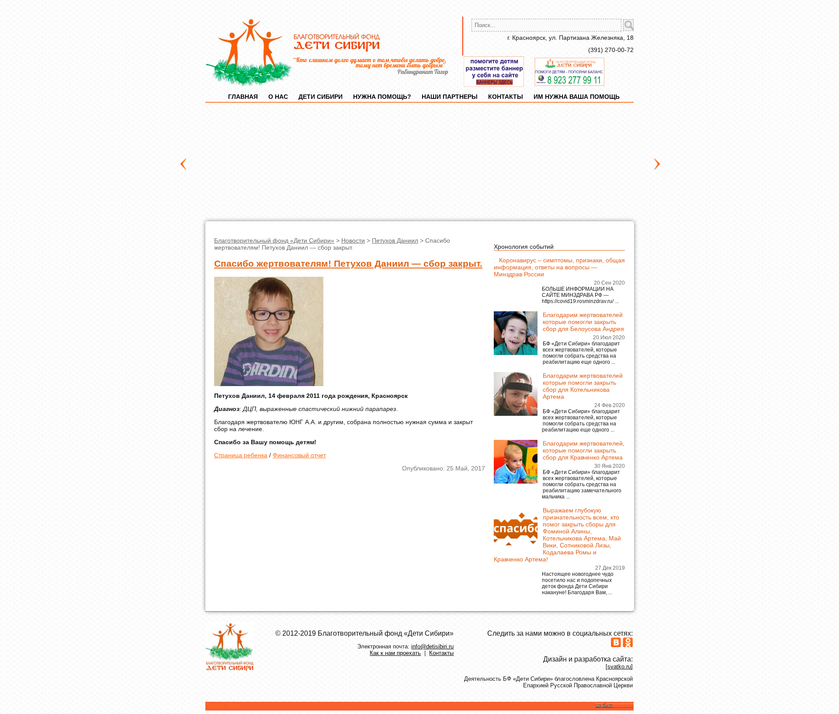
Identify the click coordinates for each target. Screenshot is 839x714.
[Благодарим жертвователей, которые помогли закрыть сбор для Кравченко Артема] (515, 481)
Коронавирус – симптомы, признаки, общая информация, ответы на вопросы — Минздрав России (559, 267)
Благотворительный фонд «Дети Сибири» (274, 240)
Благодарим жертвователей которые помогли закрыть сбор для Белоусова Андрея (583, 321)
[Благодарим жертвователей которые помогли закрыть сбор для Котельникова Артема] (515, 413)
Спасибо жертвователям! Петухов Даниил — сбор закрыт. (348, 263)
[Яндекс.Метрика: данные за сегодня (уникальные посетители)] (222, 705)
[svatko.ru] (619, 666)
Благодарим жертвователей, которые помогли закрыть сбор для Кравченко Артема (583, 450)
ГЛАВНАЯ (243, 96)
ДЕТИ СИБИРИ (320, 96)
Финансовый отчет (299, 455)
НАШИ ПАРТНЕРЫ (450, 96)
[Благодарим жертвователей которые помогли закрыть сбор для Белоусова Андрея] (515, 352)
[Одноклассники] (628, 645)
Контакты (441, 653)
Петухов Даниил (395, 240)
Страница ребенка (240, 455)
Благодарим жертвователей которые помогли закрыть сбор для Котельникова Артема (583, 386)
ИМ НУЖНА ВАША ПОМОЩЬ (577, 96)
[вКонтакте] (616, 645)
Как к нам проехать (395, 653)
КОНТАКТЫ (505, 96)
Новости (353, 240)
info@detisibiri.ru (432, 646)
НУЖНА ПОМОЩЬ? (382, 96)
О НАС (278, 96)
